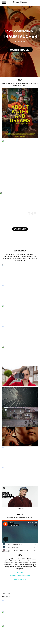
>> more (20, 508)
